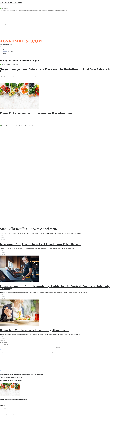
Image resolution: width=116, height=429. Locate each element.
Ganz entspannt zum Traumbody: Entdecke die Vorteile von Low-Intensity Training (55, 287)
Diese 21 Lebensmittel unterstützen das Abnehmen (37, 113)
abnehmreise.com (21, 41)
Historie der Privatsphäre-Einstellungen (10, 416)
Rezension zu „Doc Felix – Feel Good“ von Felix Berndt (40, 244)
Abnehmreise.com (11, 2)
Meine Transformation (10, 26)
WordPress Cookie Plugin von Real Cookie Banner (11, 428)
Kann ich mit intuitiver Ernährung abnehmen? (34, 330)
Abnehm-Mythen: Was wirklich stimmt (10, 380)
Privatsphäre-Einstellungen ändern (9, 414)
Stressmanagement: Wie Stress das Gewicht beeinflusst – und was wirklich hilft (55, 70)
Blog (5, 24)
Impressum (5, 410)
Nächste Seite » (3, 342)
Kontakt (5, 53)
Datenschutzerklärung (7, 412)
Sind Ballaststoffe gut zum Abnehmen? (29, 229)
